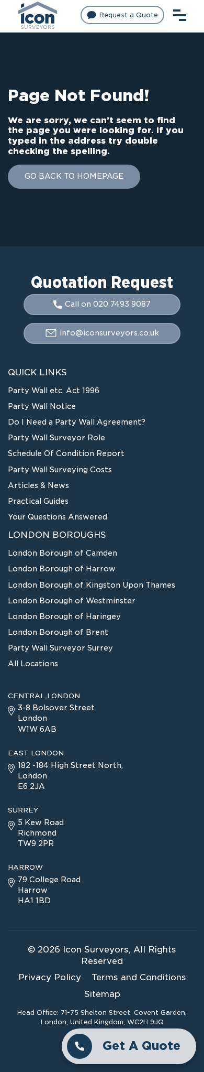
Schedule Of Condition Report (66, 453)
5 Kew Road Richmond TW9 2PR (41, 833)
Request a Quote (128, 15)
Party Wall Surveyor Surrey (60, 648)
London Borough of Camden (62, 553)
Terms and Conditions (139, 977)
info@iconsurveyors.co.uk (109, 333)
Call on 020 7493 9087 (108, 304)
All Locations (33, 663)
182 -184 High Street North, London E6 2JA (70, 776)
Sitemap (102, 994)
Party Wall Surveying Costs (60, 469)
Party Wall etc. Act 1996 (53, 390)
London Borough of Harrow (62, 569)
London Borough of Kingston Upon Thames (91, 585)
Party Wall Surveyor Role (56, 438)
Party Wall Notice (42, 406)
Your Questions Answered (57, 517)
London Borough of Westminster (71, 601)
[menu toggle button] (179, 13)
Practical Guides (38, 501)
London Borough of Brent (58, 632)
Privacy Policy (49, 977)
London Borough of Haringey (64, 616)
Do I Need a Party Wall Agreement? (76, 422)
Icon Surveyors (96, 950)
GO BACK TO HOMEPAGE (74, 176)
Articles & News (38, 485)
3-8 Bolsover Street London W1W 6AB (56, 718)
